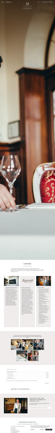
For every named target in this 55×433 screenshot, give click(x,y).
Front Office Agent (9, 377)
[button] (40, 2)
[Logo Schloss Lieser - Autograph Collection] (27, 6)
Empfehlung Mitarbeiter (16, 431)
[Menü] (3, 2)
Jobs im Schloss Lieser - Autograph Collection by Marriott (15, 380)
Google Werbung (15, 430)
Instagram (14, 427)
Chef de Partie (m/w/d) (10, 372)
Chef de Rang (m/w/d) (10, 374)
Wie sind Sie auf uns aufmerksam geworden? (17, 426)
